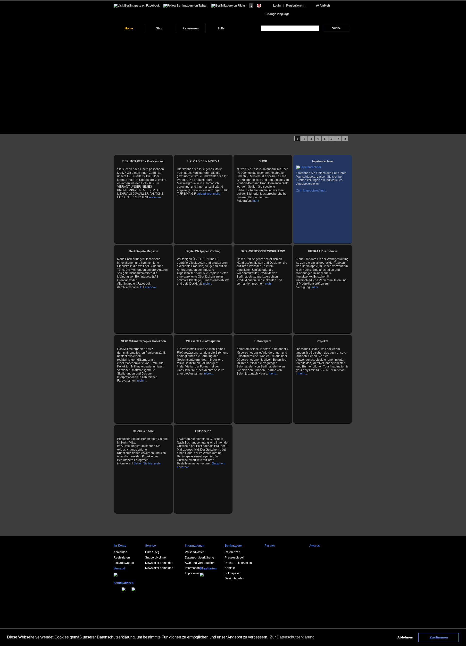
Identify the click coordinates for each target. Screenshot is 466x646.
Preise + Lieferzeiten (238, 563)
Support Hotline (155, 557)
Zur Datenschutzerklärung (292, 637)
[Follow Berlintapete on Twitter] (185, 5)
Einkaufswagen (124, 563)
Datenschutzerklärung (199, 557)
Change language (278, 14)
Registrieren (294, 5)
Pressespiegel (234, 557)
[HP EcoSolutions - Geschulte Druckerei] (115, 588)
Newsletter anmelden (159, 563)
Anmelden (120, 552)
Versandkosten (195, 552)
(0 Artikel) (323, 5)
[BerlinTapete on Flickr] (228, 5)
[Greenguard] (117, 588)
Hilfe (221, 28)
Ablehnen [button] (405, 637)
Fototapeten (233, 573)
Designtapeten (234, 578)
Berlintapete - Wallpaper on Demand (147, 13)
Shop (159, 28)
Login (277, 5)
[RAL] (120, 588)
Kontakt (230, 568)
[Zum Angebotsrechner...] (308, 167)
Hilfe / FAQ (152, 552)
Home (129, 28)
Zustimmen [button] (439, 637)
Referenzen (191, 28)
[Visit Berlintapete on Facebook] (137, 5)
